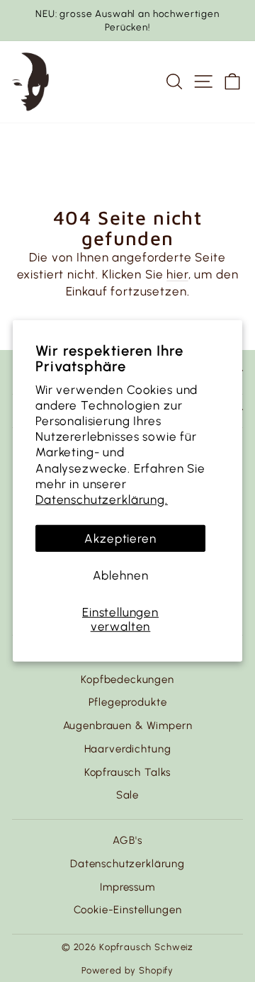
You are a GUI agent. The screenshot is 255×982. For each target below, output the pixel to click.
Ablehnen (121, 575)
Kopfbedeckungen (127, 679)
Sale (127, 795)
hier (177, 274)
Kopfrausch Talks (127, 772)
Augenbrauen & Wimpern (128, 725)
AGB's (127, 840)
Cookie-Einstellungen (128, 909)
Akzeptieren (120, 538)
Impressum (127, 887)
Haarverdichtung (127, 749)
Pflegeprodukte (128, 702)
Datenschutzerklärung (127, 863)
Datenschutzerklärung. (101, 499)
